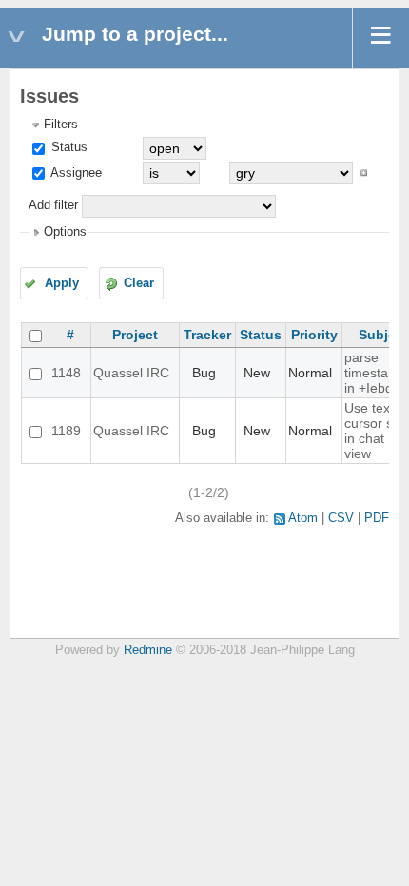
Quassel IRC (131, 372)
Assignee (75, 173)
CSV (341, 518)
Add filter (53, 205)
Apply (62, 283)
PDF (376, 518)
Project (135, 334)
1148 (66, 372)
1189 (66, 430)
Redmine (148, 650)
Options (65, 232)
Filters (61, 124)
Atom (303, 518)
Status (68, 147)
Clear (139, 283)
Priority (314, 334)
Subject (383, 334)
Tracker (207, 334)
